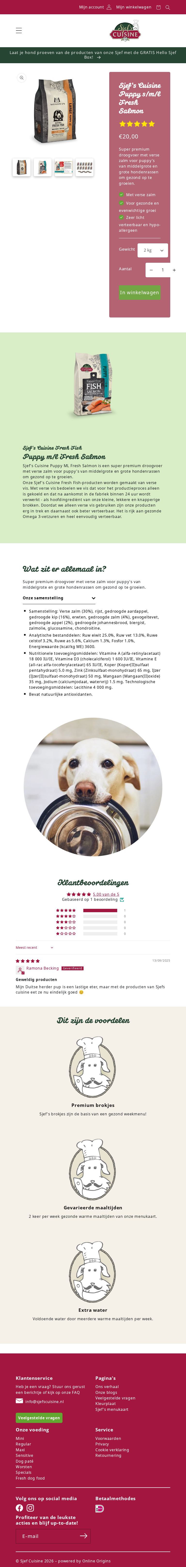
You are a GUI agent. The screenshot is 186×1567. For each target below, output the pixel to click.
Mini (20, 1438)
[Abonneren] (84, 1536)
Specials (23, 1472)
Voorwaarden (108, 1438)
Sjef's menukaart (112, 1409)
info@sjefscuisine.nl (44, 1401)
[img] (28, 961)
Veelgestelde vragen (115, 1398)
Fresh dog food (30, 1478)
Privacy (102, 1444)
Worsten (24, 1466)
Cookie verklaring (112, 1449)
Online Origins (96, 1561)
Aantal (125, 268)
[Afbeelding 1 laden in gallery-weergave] (22, 167)
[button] (19, 31)
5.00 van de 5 (106, 894)
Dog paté (25, 1461)
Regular (23, 1444)
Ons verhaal (107, 1386)
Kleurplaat (105, 1403)
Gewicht (127, 249)
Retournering (108, 1455)
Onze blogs (106, 1392)
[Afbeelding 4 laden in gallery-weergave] (84, 167)
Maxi (20, 1449)
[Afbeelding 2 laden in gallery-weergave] (43, 167)
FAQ (76, 1392)
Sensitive (24, 1455)
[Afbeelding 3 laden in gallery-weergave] (64, 167)
